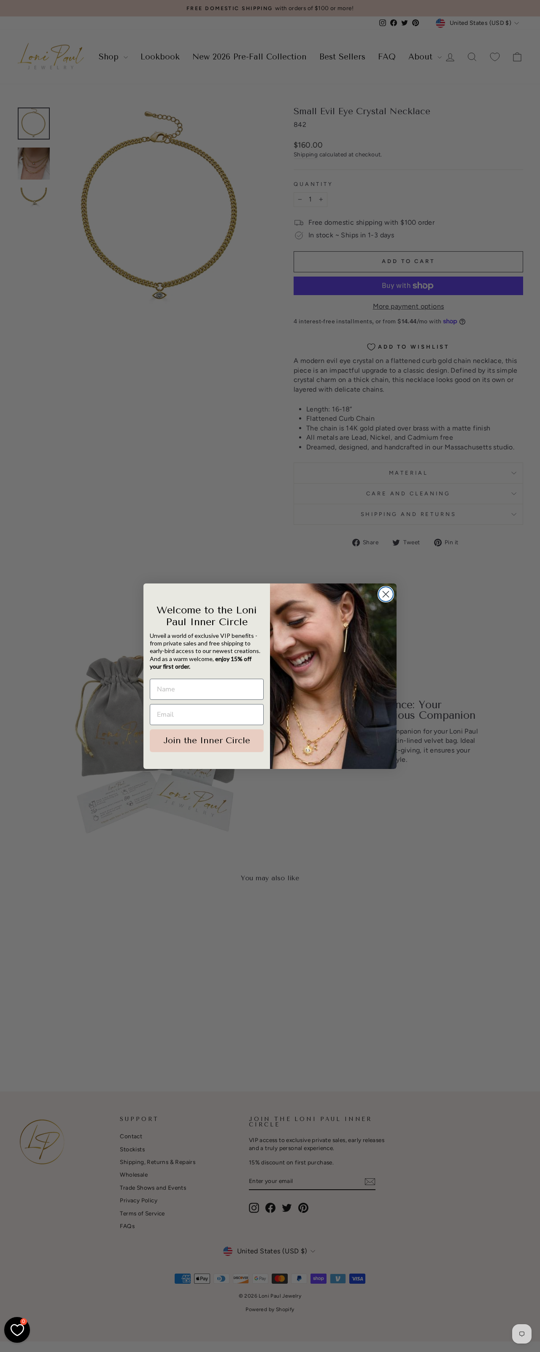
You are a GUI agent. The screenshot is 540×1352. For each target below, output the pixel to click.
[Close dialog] (385, 594)
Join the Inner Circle (206, 740)
